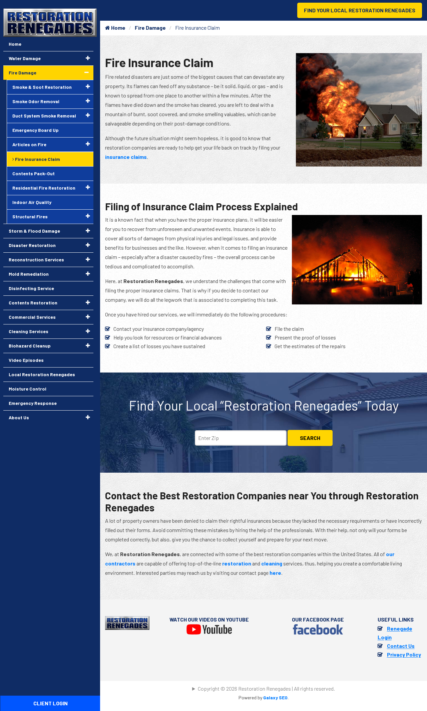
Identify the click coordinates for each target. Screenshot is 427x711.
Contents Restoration (33, 302)
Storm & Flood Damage (34, 231)
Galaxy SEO (275, 697)
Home (117, 27)
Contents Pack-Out (33, 173)
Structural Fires (30, 216)
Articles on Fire (29, 144)
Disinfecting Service (31, 288)
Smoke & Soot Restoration (42, 87)
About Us (19, 417)
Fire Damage (150, 27)
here (275, 572)
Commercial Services (32, 317)
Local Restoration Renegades (42, 374)
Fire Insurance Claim (37, 159)
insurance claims (126, 157)
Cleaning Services (28, 331)
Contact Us (401, 646)
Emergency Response (33, 403)
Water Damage (25, 58)
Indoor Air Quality (31, 202)
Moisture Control (27, 389)
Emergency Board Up (35, 130)
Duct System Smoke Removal (44, 115)
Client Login (50, 703)
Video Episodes (26, 360)
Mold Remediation (29, 274)
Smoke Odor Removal (35, 101)
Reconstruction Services (36, 259)
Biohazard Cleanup (30, 345)
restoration (236, 563)
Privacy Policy (404, 654)
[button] (87, 58)
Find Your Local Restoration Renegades (359, 10)
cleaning (271, 563)
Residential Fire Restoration (43, 188)
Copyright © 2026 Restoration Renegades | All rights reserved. (266, 688)
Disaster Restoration (32, 245)
